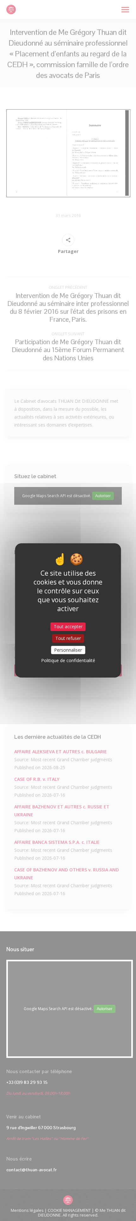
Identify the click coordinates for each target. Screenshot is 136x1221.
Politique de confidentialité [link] (68, 660)
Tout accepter (68, 626)
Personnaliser (68, 650)
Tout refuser (68, 638)
